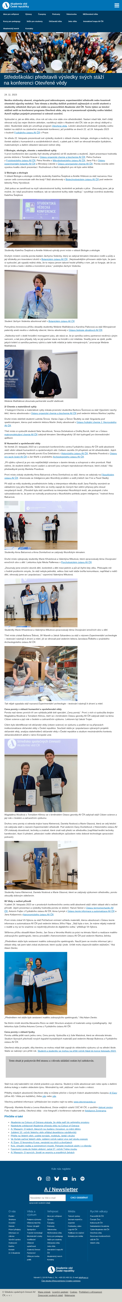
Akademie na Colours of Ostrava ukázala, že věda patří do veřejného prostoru (50, 1122)
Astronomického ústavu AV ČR (38, 914)
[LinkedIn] (73, 1179)
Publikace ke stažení (76, 1233)
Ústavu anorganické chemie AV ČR (75, 164)
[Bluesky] (56, 1179)
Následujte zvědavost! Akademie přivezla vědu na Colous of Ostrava (45, 1125)
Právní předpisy (15, 1229)
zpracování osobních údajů (39, 1203)
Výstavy (28, 14)
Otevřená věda (59, 126)
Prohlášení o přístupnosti (90, 1292)
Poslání (11, 1216)
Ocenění (12, 1223)
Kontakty (29, 28)
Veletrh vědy (95, 1243)
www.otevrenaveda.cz (85, 1101)
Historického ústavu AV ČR (74, 453)
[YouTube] (65, 1179)
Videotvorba (71, 14)
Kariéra (11, 1246)
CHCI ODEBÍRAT (79, 1197)
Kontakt (11, 1250)
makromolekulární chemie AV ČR (20, 434)
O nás (12, 1211)
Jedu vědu (72, 21)
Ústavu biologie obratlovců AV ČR (85, 330)
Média (71, 1211)
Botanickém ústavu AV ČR (54, 259)
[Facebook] (39, 1179)
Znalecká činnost (33, 1250)
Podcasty (56, 14)
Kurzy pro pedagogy (11, 21)
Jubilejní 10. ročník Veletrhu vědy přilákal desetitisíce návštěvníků (43, 1132)
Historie (11, 1226)
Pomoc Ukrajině (33, 1226)
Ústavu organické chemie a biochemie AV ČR (62, 157)
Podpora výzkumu (34, 1219)
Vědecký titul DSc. (34, 1223)
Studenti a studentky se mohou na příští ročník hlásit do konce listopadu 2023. (77, 1051)
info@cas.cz (83, 1277)
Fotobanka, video (74, 1226)
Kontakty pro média (75, 1236)
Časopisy (42, 14)
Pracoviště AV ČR (97, 1216)
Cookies (73, 1292)
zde (44, 1096)
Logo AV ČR (72, 1229)
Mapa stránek (44, 1292)
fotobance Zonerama (95, 1110)
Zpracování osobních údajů (50, 1295)
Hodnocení (13, 1243)
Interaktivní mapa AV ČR (93, 21)
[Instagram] (48, 1179)
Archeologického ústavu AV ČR (68, 457)
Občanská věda (55, 21)
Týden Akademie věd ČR (99, 1229)
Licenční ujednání (60, 1292)
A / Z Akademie (14, 1253)
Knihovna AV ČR (96, 1223)
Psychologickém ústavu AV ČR (76, 562)
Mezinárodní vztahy (34, 1236)
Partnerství (31, 1253)
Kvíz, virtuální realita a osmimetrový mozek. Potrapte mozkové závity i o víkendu (51, 1145)
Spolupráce (31, 1229)
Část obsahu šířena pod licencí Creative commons (61, 1281)
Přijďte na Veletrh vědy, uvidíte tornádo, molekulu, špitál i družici (43, 1135)
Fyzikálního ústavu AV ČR (27, 132)
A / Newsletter (61, 1189)
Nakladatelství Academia (99, 1226)
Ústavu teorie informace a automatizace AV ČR (91, 911)
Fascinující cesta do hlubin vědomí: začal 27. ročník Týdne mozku (44, 1149)
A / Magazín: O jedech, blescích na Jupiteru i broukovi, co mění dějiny (46, 1129)
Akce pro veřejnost (11, 14)
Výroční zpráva (14, 1240)
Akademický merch (11, 28)
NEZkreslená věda (90, 14)
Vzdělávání (31, 1240)
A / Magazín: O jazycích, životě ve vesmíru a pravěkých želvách (43, 1152)
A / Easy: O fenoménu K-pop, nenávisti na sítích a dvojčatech (41, 1142)
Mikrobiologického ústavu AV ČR (69, 160)
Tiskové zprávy (74, 1216)
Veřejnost (52, 1211)
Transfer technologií (34, 1233)
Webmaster (69, 1295)
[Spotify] (82, 1179)
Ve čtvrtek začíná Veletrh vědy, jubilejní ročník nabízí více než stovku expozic (49, 1139)
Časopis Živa (95, 1219)
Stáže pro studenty (35, 21)
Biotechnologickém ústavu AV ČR (82, 179)
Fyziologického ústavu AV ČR (20, 160)
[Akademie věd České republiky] (61, 1272)
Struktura (12, 1219)
